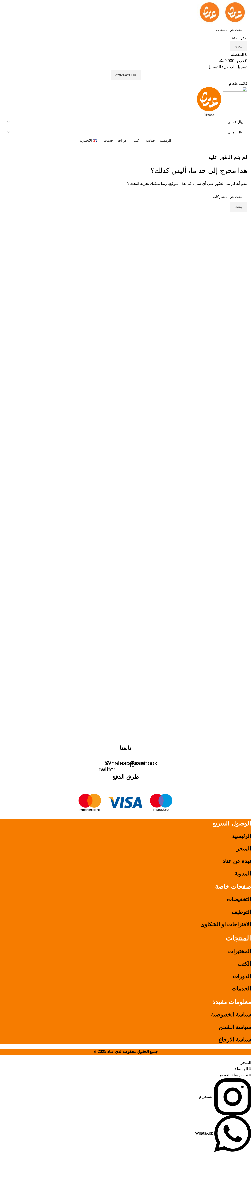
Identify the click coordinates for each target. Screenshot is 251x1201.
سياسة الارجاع (235, 1040)
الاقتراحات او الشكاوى (226, 924)
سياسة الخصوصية (231, 1014)
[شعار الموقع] (234, 12)
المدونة (243, 874)
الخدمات (241, 989)
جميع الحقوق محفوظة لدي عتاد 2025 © (125, 1051)
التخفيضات (239, 899)
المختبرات (239, 951)
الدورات (242, 976)
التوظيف (241, 912)
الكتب (244, 964)
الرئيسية (241, 836)
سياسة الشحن (235, 1027)
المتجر (244, 849)
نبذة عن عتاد (237, 861)
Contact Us (125, 75)
